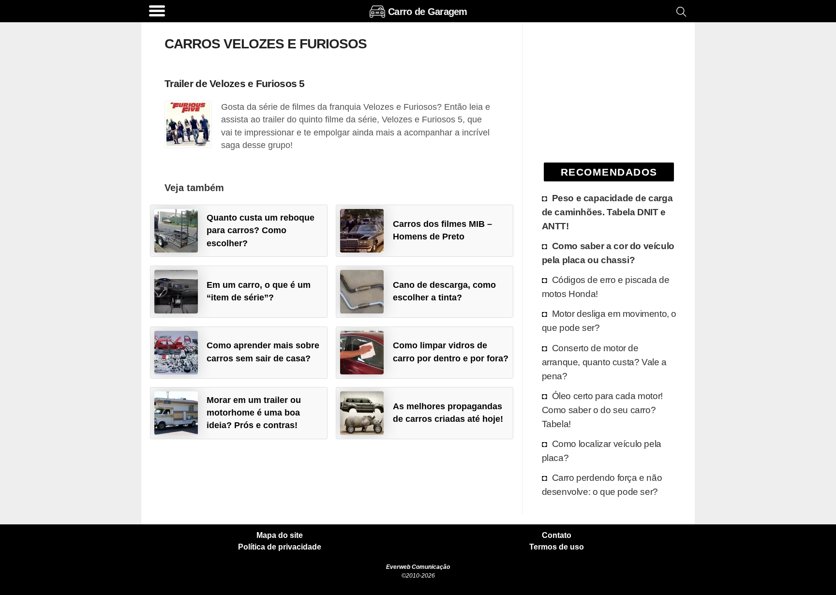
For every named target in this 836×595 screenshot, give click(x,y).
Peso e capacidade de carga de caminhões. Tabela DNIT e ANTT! (607, 212)
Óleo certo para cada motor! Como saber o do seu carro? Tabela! (602, 409)
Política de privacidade (279, 547)
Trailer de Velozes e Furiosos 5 (234, 83)
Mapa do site (279, 535)
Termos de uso (556, 547)
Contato (556, 535)
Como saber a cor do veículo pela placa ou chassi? (608, 252)
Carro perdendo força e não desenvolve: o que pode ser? (602, 484)
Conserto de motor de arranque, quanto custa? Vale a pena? (604, 361)
